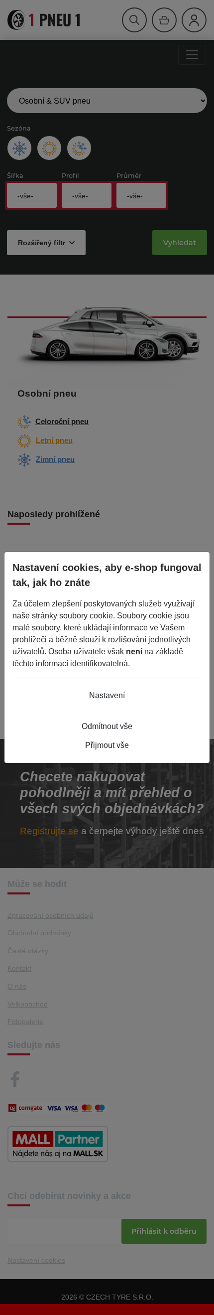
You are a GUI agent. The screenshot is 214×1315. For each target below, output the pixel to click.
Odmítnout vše (107, 726)
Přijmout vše (107, 745)
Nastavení (107, 695)
